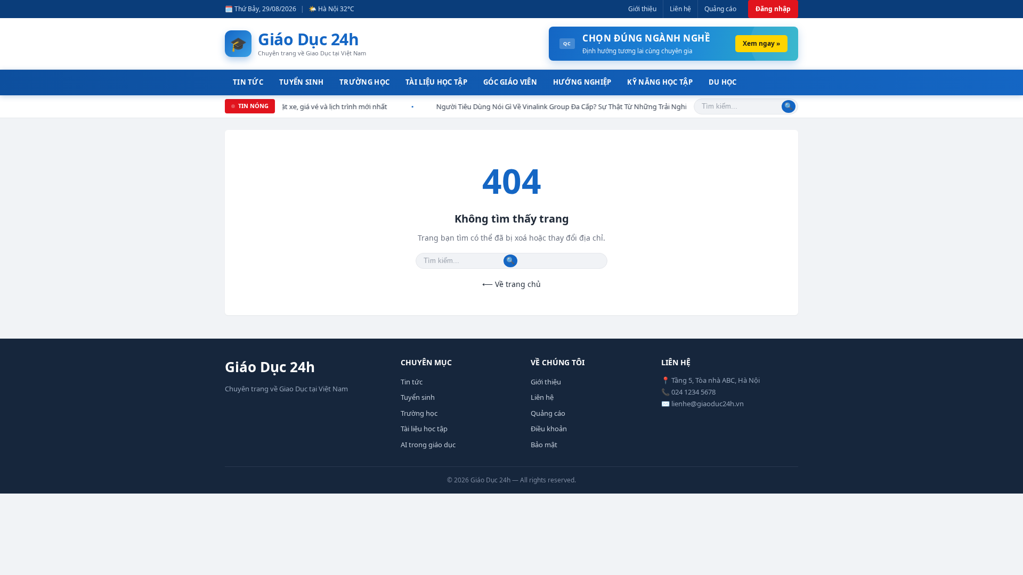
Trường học (364, 82)
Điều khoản (549, 428)
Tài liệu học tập (436, 82)
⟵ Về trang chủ (511, 284)
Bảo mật (544, 444)
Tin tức (248, 82)
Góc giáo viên (510, 82)
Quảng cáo (720, 8)
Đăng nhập (773, 8)
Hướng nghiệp (582, 82)
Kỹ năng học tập (660, 82)
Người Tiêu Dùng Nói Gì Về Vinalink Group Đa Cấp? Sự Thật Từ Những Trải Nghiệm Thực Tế (557, 106)
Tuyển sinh (301, 82)
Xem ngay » (761, 43)
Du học (723, 82)
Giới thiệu (642, 8)
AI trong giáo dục (428, 444)
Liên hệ (680, 8)
